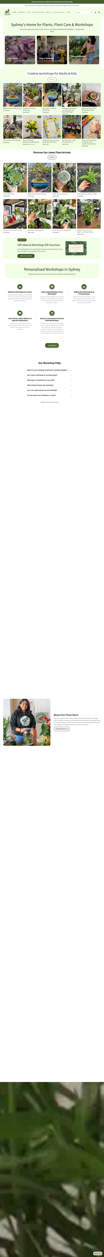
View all (52, 79)
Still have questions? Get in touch (50, 402)
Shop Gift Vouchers (26, 256)
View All (52, 157)
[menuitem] (68, 12)
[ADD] (49, 226)
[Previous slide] (4, 95)
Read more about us (62, 729)
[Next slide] (21, 95)
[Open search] (91, 12)
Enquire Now (52, 345)
